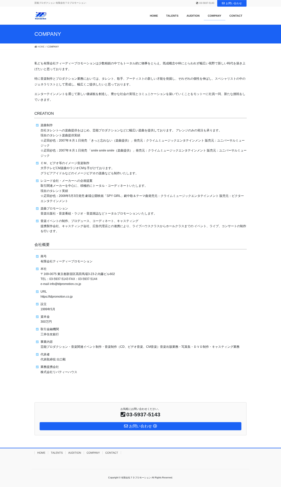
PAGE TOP (271, 469)
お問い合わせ (234, 3)
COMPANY (93, 452)
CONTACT (111, 452)
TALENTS (57, 452)
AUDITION (74, 452)
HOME (41, 452)
